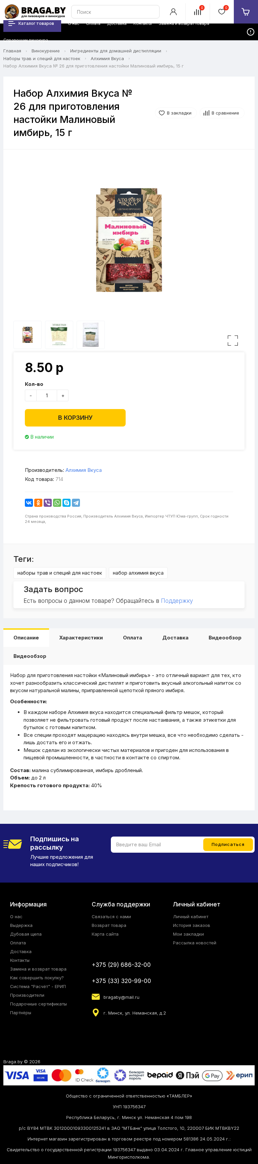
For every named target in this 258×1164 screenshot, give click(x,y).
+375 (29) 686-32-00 (121, 964)
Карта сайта (105, 934)
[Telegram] (76, 503)
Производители (27, 995)
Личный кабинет (190, 916)
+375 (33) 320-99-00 (121, 981)
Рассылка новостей (194, 942)
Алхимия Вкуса (107, 58)
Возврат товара (109, 925)
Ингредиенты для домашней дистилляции (115, 50)
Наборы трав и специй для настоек (41, 58)
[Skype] (66, 503)
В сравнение (225, 113)
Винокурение (46, 50)
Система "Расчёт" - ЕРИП (38, 986)
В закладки (179, 113)
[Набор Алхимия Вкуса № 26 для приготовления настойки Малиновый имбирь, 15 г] (129, 240)
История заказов (191, 925)
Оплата (132, 637)
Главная (12, 50)
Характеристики (81, 637)
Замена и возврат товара (38, 969)
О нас (16, 916)
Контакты (20, 960)
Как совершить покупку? (37, 977)
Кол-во (34, 384)
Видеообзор (225, 637)
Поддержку (177, 600)
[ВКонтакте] (29, 503)
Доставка (175, 637)
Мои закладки (188, 934)
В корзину (75, 417)
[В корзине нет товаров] (246, 12)
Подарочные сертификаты (38, 1003)
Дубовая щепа (26, 934)
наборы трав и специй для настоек (59, 573)
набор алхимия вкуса (138, 573)
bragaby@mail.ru (121, 997)
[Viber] (48, 503)
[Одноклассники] (38, 503)
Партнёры (20, 1012)
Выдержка (21, 925)
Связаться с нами (111, 916)
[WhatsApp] (57, 503)
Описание (26, 637)
